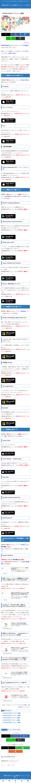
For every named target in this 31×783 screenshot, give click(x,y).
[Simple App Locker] (8, 257)
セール (11, 729)
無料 (19, 729)
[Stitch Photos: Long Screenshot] (8, 236)
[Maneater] (8, 423)
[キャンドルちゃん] (8, 120)
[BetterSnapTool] (8, 533)
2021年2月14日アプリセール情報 (11, 713)
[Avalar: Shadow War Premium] (8, 278)
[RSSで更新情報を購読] (15, 751)
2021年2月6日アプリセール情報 (11, 717)
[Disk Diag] (8, 492)
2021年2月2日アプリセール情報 (11, 720)
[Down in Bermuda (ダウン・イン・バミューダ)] (8, 184)
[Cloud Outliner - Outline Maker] (8, 471)
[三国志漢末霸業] (8, 162)
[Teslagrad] (8, 101)
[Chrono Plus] (8, 453)
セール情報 (5, 729)
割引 (15, 729)
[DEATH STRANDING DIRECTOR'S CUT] (8, 333)
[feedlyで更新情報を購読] (23, 747)
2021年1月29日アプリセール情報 (11, 722)
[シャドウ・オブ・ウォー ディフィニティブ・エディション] (8, 356)
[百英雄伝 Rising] (8, 380)
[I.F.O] (8, 141)
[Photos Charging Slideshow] (8, 216)
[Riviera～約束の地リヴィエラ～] (8, 301)
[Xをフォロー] (8, 747)
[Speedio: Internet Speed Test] (8, 512)
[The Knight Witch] (8, 402)
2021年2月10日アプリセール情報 (11, 715)
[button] (20, 38)
